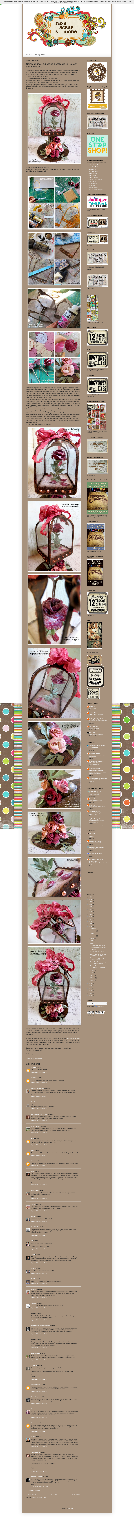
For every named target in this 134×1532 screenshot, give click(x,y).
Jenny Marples (35, 1397)
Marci (32, 1150)
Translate (101, 1006)
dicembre (93, 928)
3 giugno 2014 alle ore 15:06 (39, 1082)
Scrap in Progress (94, 811)
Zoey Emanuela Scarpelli (95, 190)
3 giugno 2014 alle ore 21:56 (39, 1297)
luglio (92, 940)
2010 (90, 990)
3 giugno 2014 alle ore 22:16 (39, 1308)
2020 (90, 911)
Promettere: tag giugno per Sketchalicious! (97, 958)
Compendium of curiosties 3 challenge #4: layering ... (98, 954)
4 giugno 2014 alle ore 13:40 (39, 1360)
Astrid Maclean (35, 1227)
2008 (90, 995)
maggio (92, 970)
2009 (90, 993)
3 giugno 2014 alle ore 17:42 (39, 1185)
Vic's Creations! (35, 1126)
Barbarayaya (92, 169)
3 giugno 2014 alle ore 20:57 (39, 1263)
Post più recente (31, 1494)
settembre (93, 936)
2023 (90, 904)
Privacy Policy (39, 55)
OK (80, 2)
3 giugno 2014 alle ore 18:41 (39, 1211)
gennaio (92, 980)
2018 (90, 916)
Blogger (70, 1508)
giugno (92, 943)
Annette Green (35, 1353)
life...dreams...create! (95, 853)
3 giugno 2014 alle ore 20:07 (39, 1235)
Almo (32, 1138)
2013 (90, 983)
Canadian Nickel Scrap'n (96, 847)
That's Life (92, 706)
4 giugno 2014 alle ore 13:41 (39, 1379)
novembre (93, 931)
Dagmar (33, 1268)
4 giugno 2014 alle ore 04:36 (39, 1334)
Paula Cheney (35, 1190)
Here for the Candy (94, 728)
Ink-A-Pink (92, 805)
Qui (27, 78)
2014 (90, 926)
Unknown (33, 1078)
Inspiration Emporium (73, 1038)
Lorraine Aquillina (93, 177)
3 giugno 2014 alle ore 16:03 (39, 1120)
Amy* (32, 1171)
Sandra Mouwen (93, 187)
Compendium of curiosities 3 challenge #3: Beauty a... (98, 966)
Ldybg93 (33, 1204)
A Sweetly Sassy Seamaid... (96, 800)
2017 (90, 919)
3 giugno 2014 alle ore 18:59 (39, 1221)
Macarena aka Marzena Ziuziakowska (95, 180)
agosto (92, 938)
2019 (90, 914)
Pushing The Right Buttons (97, 719)
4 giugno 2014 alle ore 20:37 (39, 1403)
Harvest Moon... (93, 708)
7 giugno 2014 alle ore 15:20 (39, 1447)
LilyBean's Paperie (94, 819)
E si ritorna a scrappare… (95, 855)
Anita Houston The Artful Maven (40, 1325)
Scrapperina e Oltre (95, 841)
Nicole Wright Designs (37, 1088)
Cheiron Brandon (93, 171)
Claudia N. (34, 1365)
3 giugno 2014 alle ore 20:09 (39, 1249)
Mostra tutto (105, 738)
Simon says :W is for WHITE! (98, 945)
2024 (90, 902)
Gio (32, 1241)
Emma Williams (92, 173)
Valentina (33, 1303)
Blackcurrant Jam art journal (96, 714)
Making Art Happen (94, 848)
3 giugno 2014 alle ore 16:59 (39, 1145)
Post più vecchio (75, 1494)
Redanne (33, 1289)
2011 (90, 988)
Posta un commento (34, 1490)
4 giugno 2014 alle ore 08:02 (39, 1348)
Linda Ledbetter (35, 1452)
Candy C (33, 1437)
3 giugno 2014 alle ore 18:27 (39, 1198)
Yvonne (33, 1409)
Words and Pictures (37, 1476)
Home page (28, 55)
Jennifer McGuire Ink (95, 791)
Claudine (33, 1067)
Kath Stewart (92, 175)
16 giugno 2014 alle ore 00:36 (39, 1487)
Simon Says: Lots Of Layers (96, 749)
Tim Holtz (92, 732)
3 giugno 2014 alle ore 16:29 (39, 1133)
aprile (92, 973)
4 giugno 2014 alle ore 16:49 (39, 1391)
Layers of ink (93, 713)
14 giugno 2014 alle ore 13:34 (39, 1471)
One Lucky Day (93, 726)
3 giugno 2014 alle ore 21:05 (39, 1283)
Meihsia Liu (91, 185)
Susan (33, 1254)
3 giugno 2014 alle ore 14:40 (39, 1072)
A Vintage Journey (94, 753)
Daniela (33, 1279)
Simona (33, 1216)
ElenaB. (33, 1102)
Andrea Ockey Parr (93, 165)
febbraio (92, 978)
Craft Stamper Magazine (96, 761)
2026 (90, 897)
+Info (75, 2)
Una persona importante (95, 842)
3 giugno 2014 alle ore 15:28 (39, 1096)
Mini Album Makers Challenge (98, 778)
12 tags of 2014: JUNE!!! (97, 951)
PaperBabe (92, 799)
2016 (90, 921)
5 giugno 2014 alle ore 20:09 (39, 1417)
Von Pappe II (92, 833)
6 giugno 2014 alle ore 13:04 (39, 1431)
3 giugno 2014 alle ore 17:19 (39, 1155)
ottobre (92, 933)
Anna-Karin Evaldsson (94, 167)
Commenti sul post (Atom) (39, 1497)
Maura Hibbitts (92, 183)
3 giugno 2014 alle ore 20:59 (39, 1273)
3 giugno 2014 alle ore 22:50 (39, 1320)
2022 (90, 907)
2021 (90, 909)
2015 (90, 924)
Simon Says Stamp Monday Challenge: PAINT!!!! (98, 962)
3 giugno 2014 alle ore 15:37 (39, 1108)
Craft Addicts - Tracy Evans (39, 1114)
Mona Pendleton (35, 1385)
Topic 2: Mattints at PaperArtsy (97, 806)
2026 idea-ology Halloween (96, 734)
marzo (92, 975)
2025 (90, 899)
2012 (90, 986)
